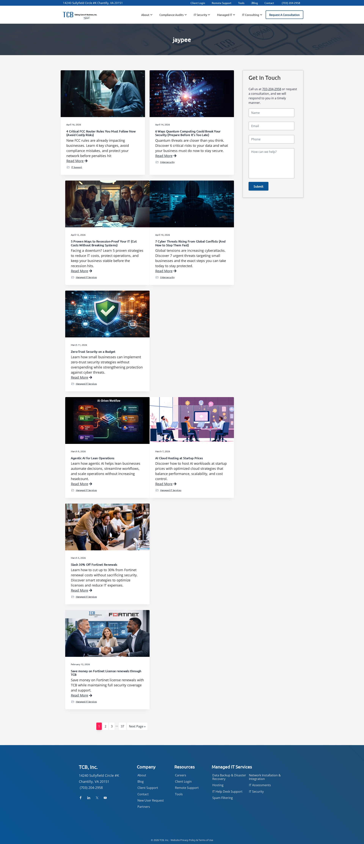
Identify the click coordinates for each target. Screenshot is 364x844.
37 (123, 726)
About (141, 775)
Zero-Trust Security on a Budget (93, 351)
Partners (143, 807)
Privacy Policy (188, 840)
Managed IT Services (86, 277)
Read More (75, 161)
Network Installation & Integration (265, 777)
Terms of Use (205, 840)
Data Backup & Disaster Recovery (229, 777)
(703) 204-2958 (291, 3)
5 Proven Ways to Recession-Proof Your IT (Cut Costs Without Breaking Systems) (104, 243)
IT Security (256, 791)
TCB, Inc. (164, 840)
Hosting (218, 785)
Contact (269, 3)
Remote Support (221, 3)
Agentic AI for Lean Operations (93, 458)
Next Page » (137, 727)
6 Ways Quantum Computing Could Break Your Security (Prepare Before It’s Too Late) (188, 133)
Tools (241, 3)
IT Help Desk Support (227, 791)
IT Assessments (260, 785)
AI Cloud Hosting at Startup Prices (179, 458)
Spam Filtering (222, 798)
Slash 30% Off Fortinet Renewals (94, 564)
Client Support (147, 788)
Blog (255, 3)
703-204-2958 (271, 89)
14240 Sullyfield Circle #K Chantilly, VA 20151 (93, 3)
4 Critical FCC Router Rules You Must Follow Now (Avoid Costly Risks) (101, 133)
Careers (180, 775)
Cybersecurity (167, 161)
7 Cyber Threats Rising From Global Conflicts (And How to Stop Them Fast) (190, 243)
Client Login (198, 3)
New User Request (150, 800)
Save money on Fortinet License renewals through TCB (106, 672)
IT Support (76, 167)
